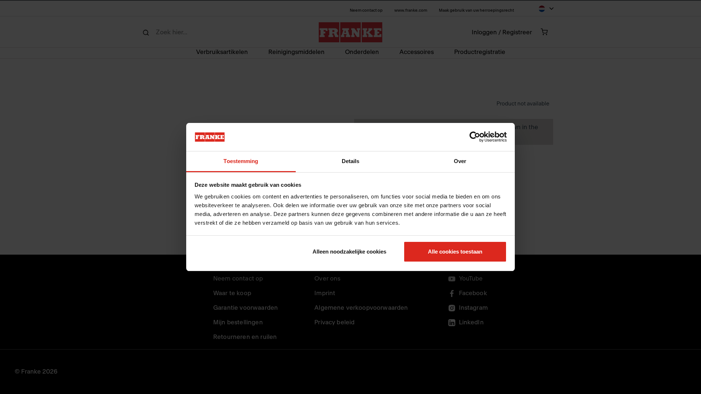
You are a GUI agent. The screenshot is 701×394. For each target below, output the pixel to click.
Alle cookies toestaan (455, 251)
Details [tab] (351, 161)
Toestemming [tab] (240, 161)
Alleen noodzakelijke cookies (349, 251)
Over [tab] (460, 161)
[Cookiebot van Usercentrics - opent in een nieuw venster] (475, 137)
